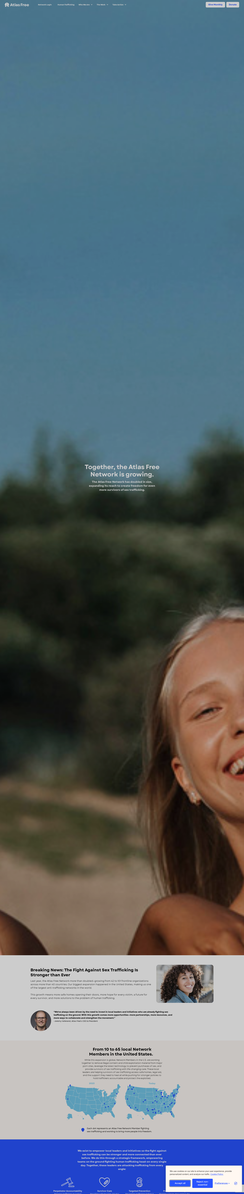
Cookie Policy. (216, 1174)
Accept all (180, 1183)
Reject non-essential (202, 1183)
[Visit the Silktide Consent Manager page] (235, 1183)
